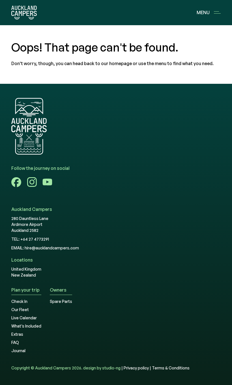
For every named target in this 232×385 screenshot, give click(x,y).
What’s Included (26, 326)
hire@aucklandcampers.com (52, 247)
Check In (19, 301)
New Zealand (23, 275)
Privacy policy (136, 367)
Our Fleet (20, 309)
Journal (18, 350)
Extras (17, 334)
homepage (120, 63)
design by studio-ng (102, 367)
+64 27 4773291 (34, 239)
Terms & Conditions (171, 367)
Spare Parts (61, 301)
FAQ (15, 342)
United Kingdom (26, 269)
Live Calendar (24, 317)
